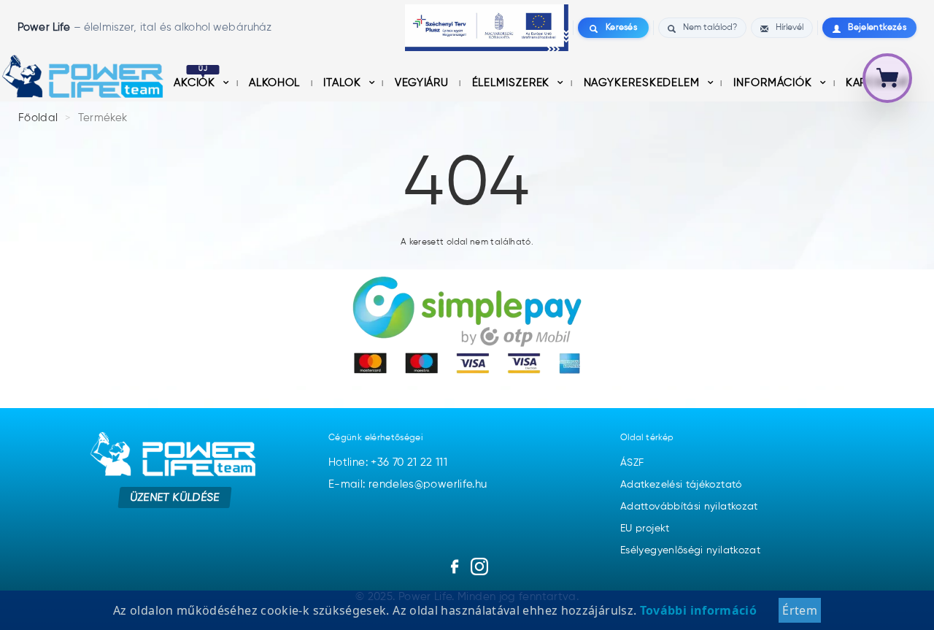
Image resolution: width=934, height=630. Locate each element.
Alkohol (276, 82)
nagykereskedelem (643, 82)
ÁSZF (632, 463)
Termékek (103, 117)
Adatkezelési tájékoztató (681, 485)
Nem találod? (710, 27)
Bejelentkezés (877, 27)
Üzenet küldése (175, 497)
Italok (343, 82)
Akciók (196, 82)
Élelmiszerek (513, 82)
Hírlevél (789, 27)
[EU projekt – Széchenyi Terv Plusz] (486, 27)
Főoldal (38, 117)
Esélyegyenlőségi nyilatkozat (690, 550)
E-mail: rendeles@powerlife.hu (407, 484)
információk (774, 82)
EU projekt (645, 528)
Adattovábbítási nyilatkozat (689, 507)
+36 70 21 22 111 (409, 462)
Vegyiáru (423, 82)
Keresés (621, 27)
